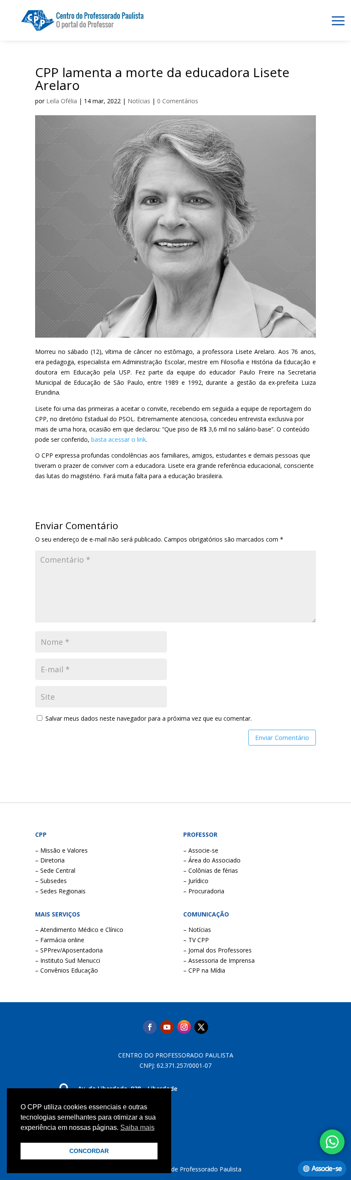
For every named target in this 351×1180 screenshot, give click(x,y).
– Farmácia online (59, 940)
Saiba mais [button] (137, 1127)
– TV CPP (196, 940)
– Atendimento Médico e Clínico (79, 929)
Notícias (139, 101)
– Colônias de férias (210, 870)
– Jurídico (195, 881)
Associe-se (327, 1169)
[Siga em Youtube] (167, 1027)
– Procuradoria (203, 891)
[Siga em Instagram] (184, 1027)
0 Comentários (177, 101)
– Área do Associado (212, 860)
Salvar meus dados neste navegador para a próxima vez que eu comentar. (148, 718)
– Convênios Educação (66, 970)
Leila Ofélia (61, 101)
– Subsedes (51, 881)
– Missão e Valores (61, 850)
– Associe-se (200, 850)
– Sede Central (55, 870)
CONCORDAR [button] (89, 1150)
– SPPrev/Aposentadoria (69, 950)
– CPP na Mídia (204, 970)
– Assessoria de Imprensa (219, 960)
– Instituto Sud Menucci (67, 960)
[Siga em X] (201, 1027)
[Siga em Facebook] (150, 1027)
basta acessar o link (118, 439)
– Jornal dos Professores (217, 950)
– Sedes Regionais (60, 891)
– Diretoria (50, 860)
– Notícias (197, 929)
